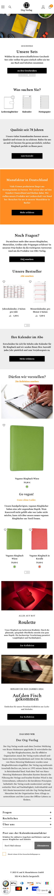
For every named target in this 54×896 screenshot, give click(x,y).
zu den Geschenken (27, 70)
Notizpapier (45, 111)
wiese (27, 486)
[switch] (5, 891)
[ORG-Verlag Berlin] (27, 595)
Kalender (27, 111)
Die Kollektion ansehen (27, 381)
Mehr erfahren (27, 358)
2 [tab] (22, 75)
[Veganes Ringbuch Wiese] (27, 448)
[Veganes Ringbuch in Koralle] (39, 539)
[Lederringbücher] (9, 102)
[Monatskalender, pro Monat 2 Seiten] (40, 291)
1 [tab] (20, 75)
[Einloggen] (43, 7)
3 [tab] (25, 75)
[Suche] (10, 7)
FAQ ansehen (27, 259)
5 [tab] (31, 75)
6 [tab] (34, 75)
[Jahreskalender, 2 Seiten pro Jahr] (13, 291)
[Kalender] (27, 102)
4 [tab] (28, 75)
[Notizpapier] (44, 102)
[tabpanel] (27, 47)
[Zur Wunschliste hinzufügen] (4, 282)
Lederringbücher (9, 111)
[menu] (2, 7)
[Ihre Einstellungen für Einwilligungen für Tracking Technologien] (49, 891)
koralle (39, 566)
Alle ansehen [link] (27, 276)
